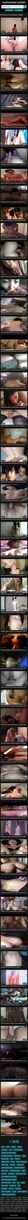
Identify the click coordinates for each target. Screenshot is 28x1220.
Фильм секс (5, 1185)
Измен (12, 1162)
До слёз (11, 1188)
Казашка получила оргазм (9, 1153)
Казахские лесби (6, 1182)
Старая (14, 1191)
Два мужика (5, 1159)
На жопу (4, 1173)
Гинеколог (4, 1150)
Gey (18, 1182)
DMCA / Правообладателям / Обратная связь (14, 1217)
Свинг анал (11, 1173)
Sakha (8, 1147)
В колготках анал (21, 1173)
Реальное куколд (15, 1170)
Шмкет (24, 1170)
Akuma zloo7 (5, 1170)
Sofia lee (17, 1159)
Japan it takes (5, 1162)
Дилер (19, 1147)
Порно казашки (14, 1215)
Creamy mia (13, 1185)
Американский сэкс (19, 1168)
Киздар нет (17, 1156)
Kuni (19, 1185)
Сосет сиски (5, 1165)
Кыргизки (18, 1188)
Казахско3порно (18, 1150)
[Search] (25, 6)
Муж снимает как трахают (9, 1176)
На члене (12, 1165)
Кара (11, 1159)
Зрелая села (20, 1165)
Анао (10, 1150)
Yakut (3, 1147)
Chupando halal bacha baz (8, 1194)
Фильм (23, 1182)
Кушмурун (4, 1188)
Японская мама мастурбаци (9, 1179)
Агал (14, 1182)
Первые (14, 1147)
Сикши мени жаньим (7, 1168)
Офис (23, 1156)
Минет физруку (22, 1191)
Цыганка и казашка (7, 1156)
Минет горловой (6, 1191)
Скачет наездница (21, 1162)
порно (14, 2)
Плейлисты (10, 10)
